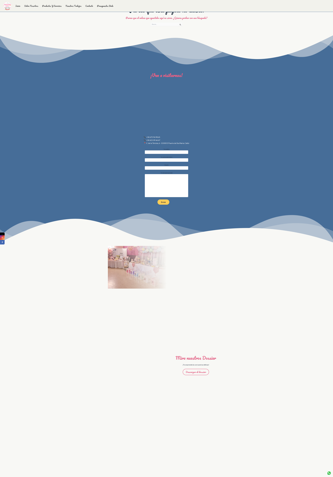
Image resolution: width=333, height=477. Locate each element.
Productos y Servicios (51, 6)
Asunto (167, 165)
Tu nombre (166, 149)
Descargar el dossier (196, 372)
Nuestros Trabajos (73, 6)
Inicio (17, 6)
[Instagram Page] (2, 237)
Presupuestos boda (105, 6)
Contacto (89, 6)
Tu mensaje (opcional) (166, 173)
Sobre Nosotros (31, 6)
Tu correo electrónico (166, 157)
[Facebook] (2, 242)
